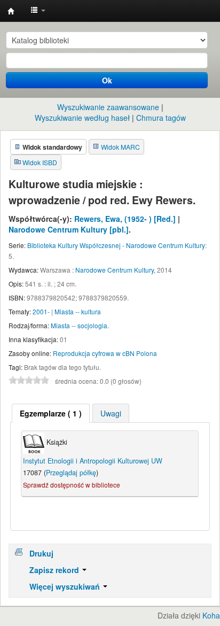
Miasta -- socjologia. (80, 325)
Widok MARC (120, 146)
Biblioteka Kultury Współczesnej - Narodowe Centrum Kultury (116, 245)
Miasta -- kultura (77, 311)
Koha (211, 615)
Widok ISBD (39, 162)
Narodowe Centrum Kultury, (115, 269)
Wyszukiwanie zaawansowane (108, 107)
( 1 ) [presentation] (51, 413)
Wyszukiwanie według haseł (82, 117)
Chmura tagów (161, 117)
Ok (107, 80)
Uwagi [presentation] (110, 413)
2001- (41, 311)
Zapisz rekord (55, 570)
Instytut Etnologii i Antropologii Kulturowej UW (11, 11)
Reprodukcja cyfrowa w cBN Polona (105, 353)
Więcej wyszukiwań (65, 586)
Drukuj (41, 553)
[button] (37, 10)
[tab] (51, 413)
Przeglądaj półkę (71, 472)
